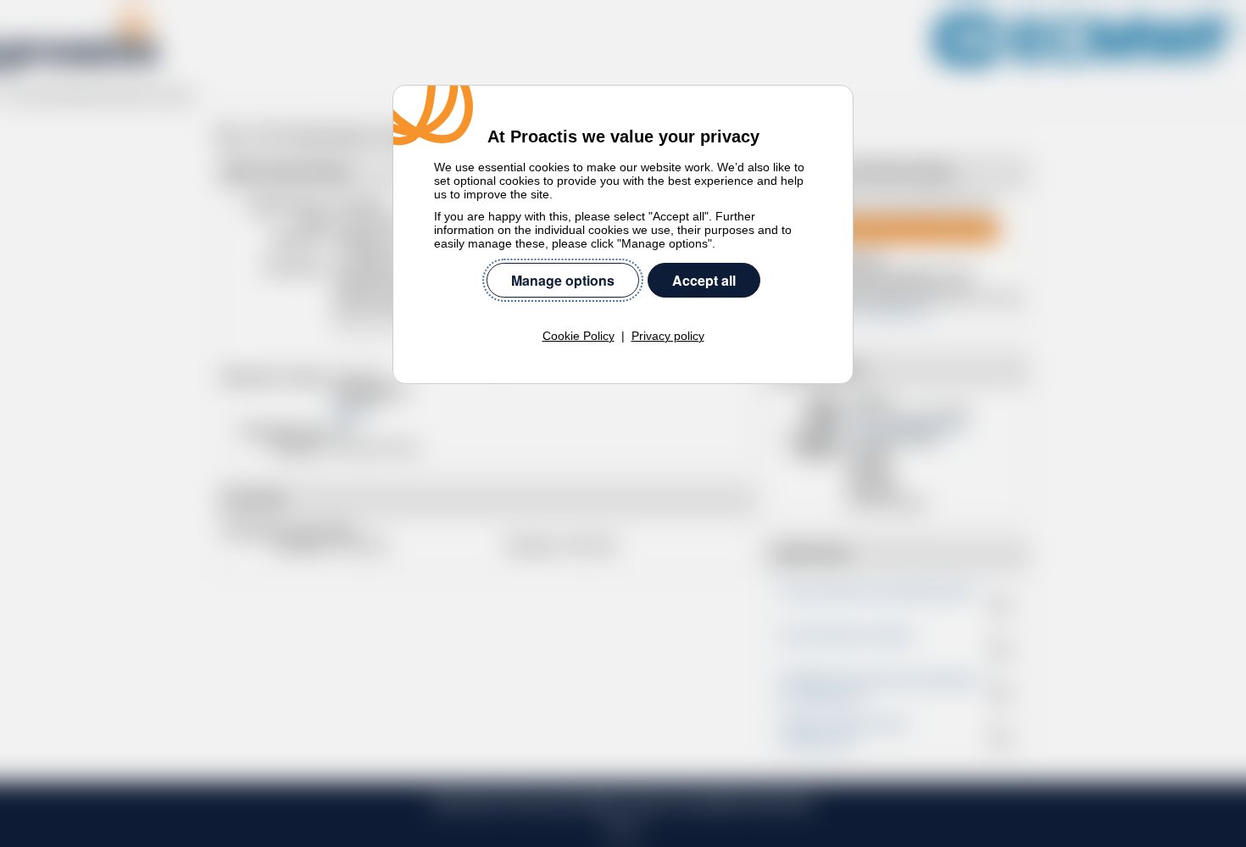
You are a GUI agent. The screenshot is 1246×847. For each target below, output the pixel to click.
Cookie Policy (578, 336)
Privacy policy (667, 336)
